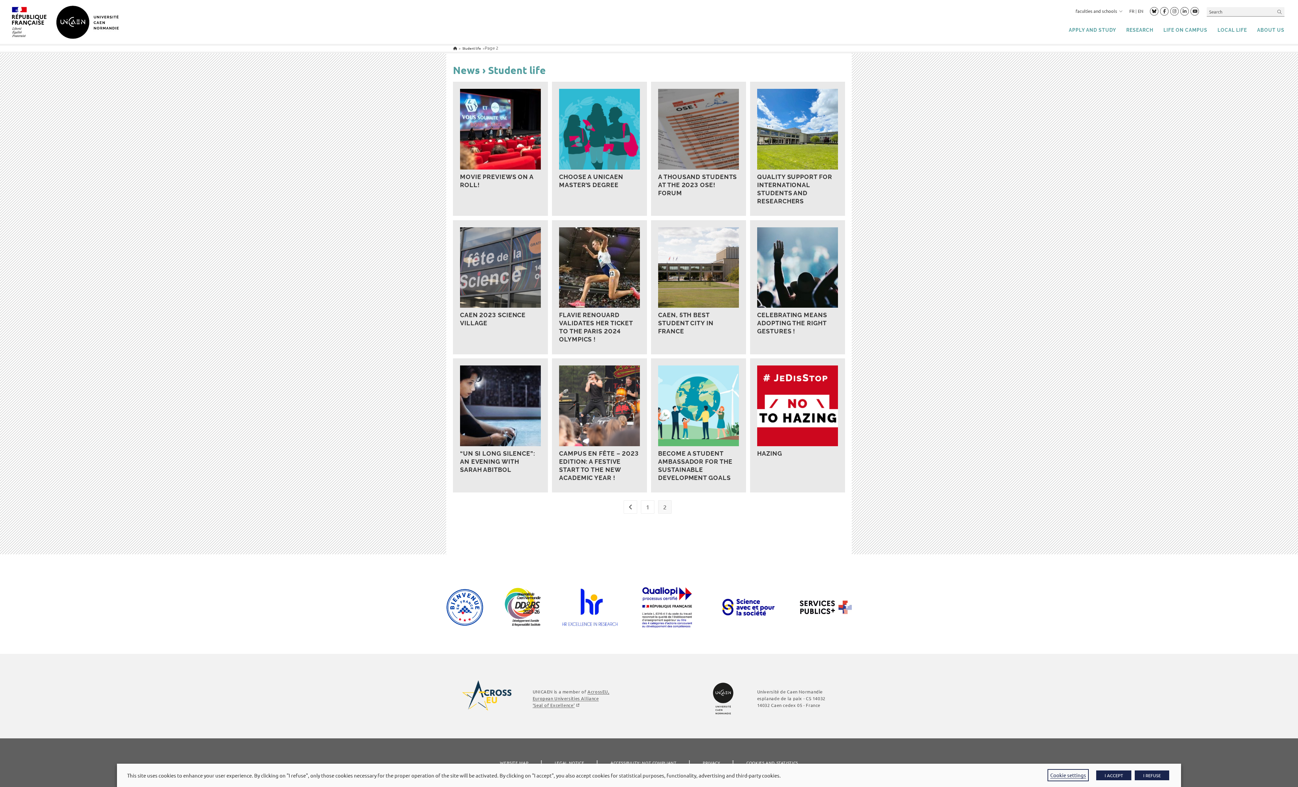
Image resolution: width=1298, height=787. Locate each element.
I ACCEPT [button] (1114, 775)
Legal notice (569, 762)
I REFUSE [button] (1152, 775)
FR (1131, 11)
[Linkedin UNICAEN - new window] (1184, 11)
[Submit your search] (1279, 11)
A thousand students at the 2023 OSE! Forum (697, 185)
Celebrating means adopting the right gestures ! (792, 323)
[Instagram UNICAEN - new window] (1174, 11)
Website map (514, 762)
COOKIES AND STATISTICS (772, 762)
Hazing (769, 453)
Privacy (711, 762)
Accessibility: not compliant (643, 762)
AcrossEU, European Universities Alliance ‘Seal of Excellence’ (571, 698)
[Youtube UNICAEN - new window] (1195, 11)
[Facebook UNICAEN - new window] (1164, 11)
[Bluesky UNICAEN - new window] (1154, 11)
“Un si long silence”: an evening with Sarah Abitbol (497, 461)
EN (1140, 11)
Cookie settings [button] (1068, 775)
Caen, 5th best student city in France (686, 323)
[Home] (455, 48)
